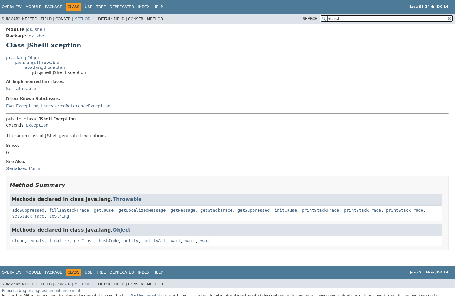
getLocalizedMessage (142, 210)
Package (53, 7)
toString (59, 216)
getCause (104, 210)
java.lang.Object (24, 57)
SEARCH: (311, 18)
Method (82, 19)
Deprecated (122, 7)
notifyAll (154, 240)
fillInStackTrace (69, 210)
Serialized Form (23, 168)
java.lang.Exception (45, 67)
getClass (84, 240)
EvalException (22, 105)
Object (122, 230)
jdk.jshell (35, 29)
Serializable (21, 88)
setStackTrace (28, 216)
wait (175, 240)
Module (33, 7)
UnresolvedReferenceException (75, 105)
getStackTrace (216, 210)
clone (18, 240)
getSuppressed (253, 210)
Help (158, 7)
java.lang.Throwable (37, 62)
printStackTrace (320, 210)
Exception (37, 125)
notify (131, 240)
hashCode (109, 240)
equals (36, 240)
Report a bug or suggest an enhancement (41, 291)
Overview (12, 7)
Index (144, 7)
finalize (59, 240)
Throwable (127, 199)
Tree (101, 7)
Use (89, 7)
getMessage (183, 210)
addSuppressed (28, 210)
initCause (286, 210)
